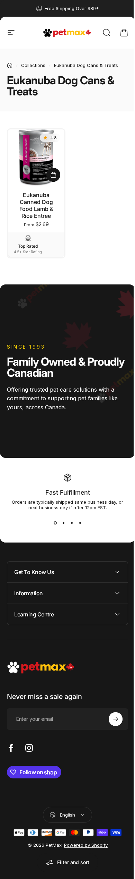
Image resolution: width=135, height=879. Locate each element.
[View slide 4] (80, 523)
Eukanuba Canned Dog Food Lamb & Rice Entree (36, 205)
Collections (33, 65)
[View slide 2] (63, 523)
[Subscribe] (110, 716)
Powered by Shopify (83, 842)
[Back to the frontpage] (9, 65)
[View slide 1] (55, 523)
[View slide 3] (72, 523)
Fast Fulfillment (67, 492)
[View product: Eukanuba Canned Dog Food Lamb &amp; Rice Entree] (53, 175)
